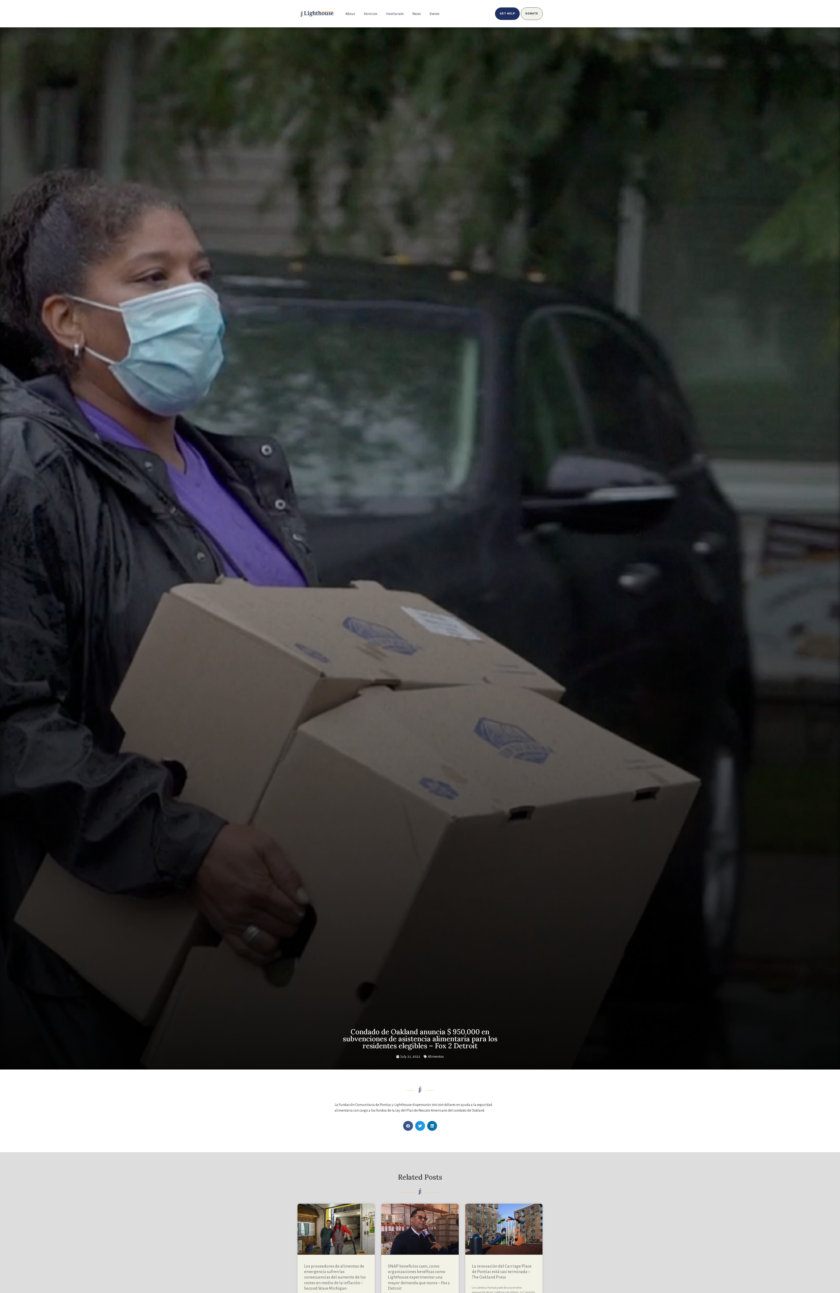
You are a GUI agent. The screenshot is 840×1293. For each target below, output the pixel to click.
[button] (408, 1126)
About (350, 14)
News (416, 14)
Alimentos (436, 1057)
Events (434, 14)
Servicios (370, 14)
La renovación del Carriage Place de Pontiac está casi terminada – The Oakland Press (502, 1271)
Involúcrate (395, 14)
